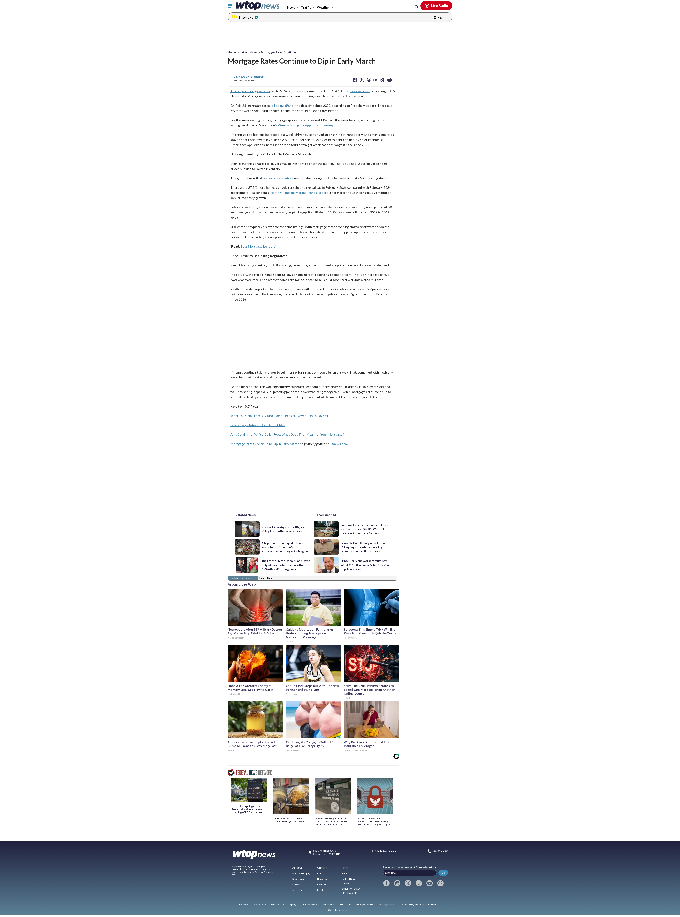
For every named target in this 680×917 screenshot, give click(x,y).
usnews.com (339, 444)
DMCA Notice (328, 904)
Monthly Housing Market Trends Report (299, 193)
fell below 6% (280, 105)
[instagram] (397, 883)
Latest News (266, 578)
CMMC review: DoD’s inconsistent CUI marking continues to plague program (375, 821)
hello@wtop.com (386, 851)
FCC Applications (387, 904)
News (291, 7)
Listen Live (246, 17)
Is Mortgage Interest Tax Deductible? (257, 425)
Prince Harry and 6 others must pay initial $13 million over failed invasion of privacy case (365, 565)
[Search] (417, 7)
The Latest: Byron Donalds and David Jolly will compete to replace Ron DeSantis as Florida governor (285, 565)
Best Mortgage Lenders (257, 246)
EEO (342, 904)
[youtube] (429, 883)
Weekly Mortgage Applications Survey (305, 125)
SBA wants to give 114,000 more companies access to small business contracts (331, 821)
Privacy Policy (259, 904)
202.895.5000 (440, 851)
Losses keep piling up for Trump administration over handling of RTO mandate (248, 809)
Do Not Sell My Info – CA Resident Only (419, 904)
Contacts (322, 873)
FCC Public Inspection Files (362, 904)
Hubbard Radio (310, 904)
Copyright (293, 904)
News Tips (322, 879)
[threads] (440, 883)
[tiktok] (419, 883)
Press (345, 867)
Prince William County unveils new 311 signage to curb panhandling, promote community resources (363, 547)
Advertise (297, 890)
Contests (322, 867)
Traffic (306, 7)
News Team (298, 879)
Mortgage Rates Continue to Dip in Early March (264, 444)
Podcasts (347, 873)
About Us (297, 867)
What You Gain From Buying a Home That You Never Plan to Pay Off (279, 416)
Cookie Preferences (337, 910)
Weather (323, 7)
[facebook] (386, 883)
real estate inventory (278, 178)
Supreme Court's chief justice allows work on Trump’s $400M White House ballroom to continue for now (365, 529)
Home (232, 52)
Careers (296, 884)
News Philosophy (301, 873)
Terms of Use (277, 904)
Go (443, 872)
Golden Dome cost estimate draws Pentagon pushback (290, 820)
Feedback (243, 904)
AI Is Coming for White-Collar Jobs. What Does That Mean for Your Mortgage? (287, 434)
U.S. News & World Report (249, 76)
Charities (321, 884)
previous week (359, 91)
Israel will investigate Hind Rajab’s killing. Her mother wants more (283, 529)
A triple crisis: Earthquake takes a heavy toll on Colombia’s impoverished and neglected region (284, 547)
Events (320, 890)
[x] (408, 883)
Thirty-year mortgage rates (250, 91)
